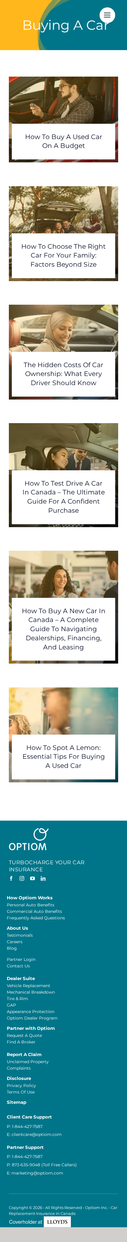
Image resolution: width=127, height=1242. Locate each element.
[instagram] (21, 878)
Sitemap (16, 1102)
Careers (14, 941)
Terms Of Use (21, 1092)
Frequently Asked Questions (36, 918)
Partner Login (21, 959)
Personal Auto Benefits (30, 905)
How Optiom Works (30, 897)
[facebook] (11, 878)
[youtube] (32, 878)
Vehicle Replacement (28, 985)
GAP (11, 1005)
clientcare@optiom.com (37, 1134)
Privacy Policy (21, 1085)
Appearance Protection (30, 1011)
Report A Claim (24, 1054)
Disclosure (19, 1078)
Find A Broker (21, 1042)
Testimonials (20, 935)
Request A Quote (24, 1035)
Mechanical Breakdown (31, 992)
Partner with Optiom (31, 1028)
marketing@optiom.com (37, 1173)
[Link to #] (107, 15)
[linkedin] (43, 878)
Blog (12, 948)
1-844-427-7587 (27, 1126)
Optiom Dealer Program (32, 1018)
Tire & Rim (17, 998)
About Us (17, 928)
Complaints (19, 1068)
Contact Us (18, 966)
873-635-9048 (26, 1164)
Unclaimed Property (28, 1061)
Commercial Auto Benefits (34, 911)
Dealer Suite (21, 978)
